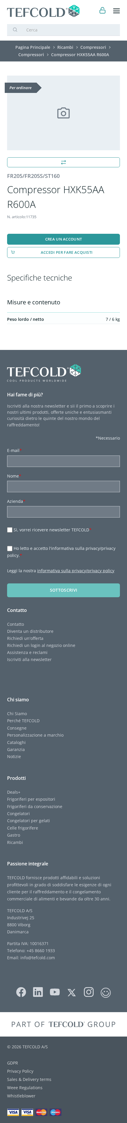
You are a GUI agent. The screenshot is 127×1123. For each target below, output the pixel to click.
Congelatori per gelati (28, 820)
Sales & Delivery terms (29, 1079)
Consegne (17, 728)
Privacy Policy (20, 1071)
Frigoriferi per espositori (31, 799)
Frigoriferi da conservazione (34, 806)
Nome (14, 476)
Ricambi (15, 842)
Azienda (16, 501)
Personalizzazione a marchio (35, 735)
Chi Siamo (17, 713)
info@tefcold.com (37, 957)
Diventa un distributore (30, 631)
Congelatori (18, 813)
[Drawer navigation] (116, 11)
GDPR (12, 1063)
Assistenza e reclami (27, 652)
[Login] (102, 11)
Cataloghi (16, 742)
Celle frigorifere (22, 828)
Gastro (13, 835)
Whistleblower (21, 1096)
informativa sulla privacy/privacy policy (75, 570)
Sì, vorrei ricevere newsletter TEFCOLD (53, 530)
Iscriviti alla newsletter (29, 659)
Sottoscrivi (63, 590)
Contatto (15, 624)
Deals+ (13, 792)
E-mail (14, 450)
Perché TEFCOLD (23, 720)
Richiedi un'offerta (25, 638)
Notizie (14, 756)
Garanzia (16, 749)
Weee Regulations (25, 1087)
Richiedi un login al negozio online (41, 645)
